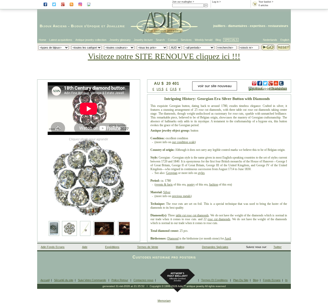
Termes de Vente (147, 246)
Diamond (173, 238)
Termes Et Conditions (214, 280)
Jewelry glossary (120, 39)
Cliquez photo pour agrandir (88, 139)
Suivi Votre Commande (92, 280)
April (227, 238)
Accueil (44, 280)
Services (186, 39)
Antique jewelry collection (90, 39)
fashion (213, 184)
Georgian (171, 173)
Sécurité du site (63, 280)
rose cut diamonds (219, 219)
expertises (257, 26)
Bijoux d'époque (85, 26)
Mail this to (256, 88)
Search (160, 39)
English (284, 39)
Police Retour (119, 280)
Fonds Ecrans (272, 280)
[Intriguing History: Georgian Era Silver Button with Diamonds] (89, 177)
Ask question (278, 88)
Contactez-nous (143, 280)
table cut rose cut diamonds (192, 215)
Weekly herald (203, 39)
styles (201, 173)
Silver (166, 192)
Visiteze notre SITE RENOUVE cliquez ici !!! (164, 56)
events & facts (164, 184)
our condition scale (183, 142)
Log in (215, 2)
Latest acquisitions (60, 39)
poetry (191, 184)
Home (42, 39)
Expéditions (112, 246)
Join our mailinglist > (183, 2)
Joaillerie (116, 26)
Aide (84, 246)
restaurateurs (278, 26)
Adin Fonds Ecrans (53, 246)
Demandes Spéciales (215, 246)
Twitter (277, 246)
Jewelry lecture (143, 39)
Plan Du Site (240, 280)
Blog (218, 39)
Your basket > (266, 2)
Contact (173, 39)
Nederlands (270, 39)
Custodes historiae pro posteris (164, 257)
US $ (160, 89)
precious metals (181, 196)
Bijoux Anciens (53, 26)
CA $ (173, 89)
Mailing (180, 246)
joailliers (219, 26)
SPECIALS (231, 39)
